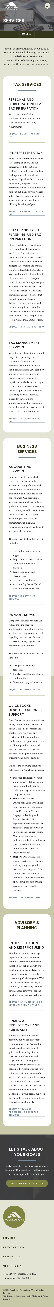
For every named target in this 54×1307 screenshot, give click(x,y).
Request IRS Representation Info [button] (26, 213)
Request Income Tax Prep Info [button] (24, 135)
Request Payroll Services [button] (25, 689)
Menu (29, 34)
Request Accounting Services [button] (22, 597)
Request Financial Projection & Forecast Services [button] (23, 1112)
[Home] (14, 1217)
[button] (47, 5)
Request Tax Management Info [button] (25, 420)
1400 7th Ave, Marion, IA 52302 (20, 1273)
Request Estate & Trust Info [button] (26, 326)
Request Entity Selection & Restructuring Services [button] (25, 1003)
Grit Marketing (34, 1296)
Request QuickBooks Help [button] (25, 897)
